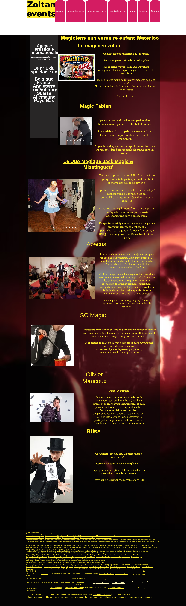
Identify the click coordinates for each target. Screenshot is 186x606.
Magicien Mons (135, 555)
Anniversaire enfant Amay (104, 538)
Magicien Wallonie (80, 555)
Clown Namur (40, 545)
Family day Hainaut (81, 567)
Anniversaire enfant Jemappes (107, 541)
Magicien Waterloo (101, 555)
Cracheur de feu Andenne (124, 551)
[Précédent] (62, 130)
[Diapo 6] (83, 140)
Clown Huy (48, 545)
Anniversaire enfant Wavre (53, 538)
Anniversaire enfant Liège (53, 536)
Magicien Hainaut (58, 555)
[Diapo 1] (67, 140)
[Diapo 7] (66, 227)
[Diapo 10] (75, 227)
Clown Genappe (57, 547)
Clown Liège (141, 541)
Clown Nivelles (76, 545)
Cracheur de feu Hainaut (140, 547)
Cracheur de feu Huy (53, 549)
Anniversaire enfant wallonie (127, 536)
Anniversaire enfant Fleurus (146, 540)
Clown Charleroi (135, 545)
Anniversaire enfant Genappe (53, 541)
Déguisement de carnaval (101, 583)
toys (151, 595)
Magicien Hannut (41, 557)
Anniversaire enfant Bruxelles (72, 541)
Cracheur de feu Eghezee (81, 553)
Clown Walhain (145, 545)
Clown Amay (94, 545)
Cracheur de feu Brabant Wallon (122, 547)
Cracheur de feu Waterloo (68, 549)
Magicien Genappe (136, 557)
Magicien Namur (69, 555)
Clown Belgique (121, 541)
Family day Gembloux (118, 567)
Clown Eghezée (47, 547)
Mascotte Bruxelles (52, 561)
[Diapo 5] (80, 140)
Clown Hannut (103, 545)
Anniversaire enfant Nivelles (70, 538)
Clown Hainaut (30, 545)
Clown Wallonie (132, 541)
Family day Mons (127, 564)
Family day (101, 579)
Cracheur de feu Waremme (108, 551)
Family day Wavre (133, 567)
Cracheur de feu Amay (77, 551)
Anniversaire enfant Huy (143, 536)
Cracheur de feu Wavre (33, 551)
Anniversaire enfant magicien (35, 536)
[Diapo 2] (70, 140)
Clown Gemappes (68, 547)
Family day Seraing (33, 571)
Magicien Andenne (66, 557)
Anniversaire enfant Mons (87, 538)
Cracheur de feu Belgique (90, 547)
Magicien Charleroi (78, 557)
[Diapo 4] (77, 140)
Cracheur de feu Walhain (33, 553)
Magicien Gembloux (102, 557)
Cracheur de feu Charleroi (140, 551)
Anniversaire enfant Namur (109, 536)
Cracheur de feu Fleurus (66, 553)
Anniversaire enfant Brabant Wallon (72, 536)
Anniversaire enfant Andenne (72, 540)
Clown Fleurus (37, 547)
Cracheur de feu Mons (63, 551)
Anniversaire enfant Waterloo (35, 538)
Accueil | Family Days (34, 578)
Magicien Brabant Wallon (43, 555)
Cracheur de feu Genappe (97, 553)
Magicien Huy (91, 555)
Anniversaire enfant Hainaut (92, 536)
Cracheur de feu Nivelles (48, 551)
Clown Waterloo (57, 545)
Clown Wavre (67, 545)
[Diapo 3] (74, 140)
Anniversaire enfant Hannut (34, 540)
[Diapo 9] (72, 227)
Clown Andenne (124, 545)
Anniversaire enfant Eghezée (35, 541)
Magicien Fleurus (113, 557)
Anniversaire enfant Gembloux (127, 540)
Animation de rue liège (45, 562)
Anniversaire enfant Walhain (109, 540)
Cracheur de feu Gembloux (50, 553)
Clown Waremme (113, 545)
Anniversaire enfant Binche (89, 541)
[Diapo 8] (69, 227)
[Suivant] (89, 130)
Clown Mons (85, 545)
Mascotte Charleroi (39, 561)
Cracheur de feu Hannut (92, 551)
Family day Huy (67, 567)
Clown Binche (78, 547)
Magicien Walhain (89, 557)
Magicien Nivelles (124, 555)
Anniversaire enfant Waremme (53, 540)
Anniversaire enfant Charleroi (91, 540)
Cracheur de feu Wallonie (39, 549)
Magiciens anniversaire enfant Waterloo (110, 38)
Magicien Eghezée (124, 557)
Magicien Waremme (54, 557)
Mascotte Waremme (64, 561)
